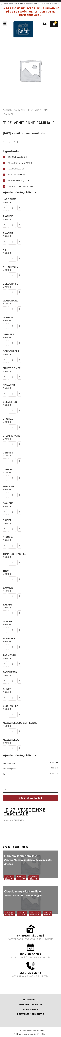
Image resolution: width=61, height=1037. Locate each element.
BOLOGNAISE (10, 285)
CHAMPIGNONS (11, 437)
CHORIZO (8, 420)
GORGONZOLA (11, 353)
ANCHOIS (8, 217)
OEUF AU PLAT (11, 707)
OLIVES (7, 690)
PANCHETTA (10, 673)
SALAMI (7, 606)
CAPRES (8, 471)
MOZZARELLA (11, 741)
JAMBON (8, 319)
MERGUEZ (8, 488)
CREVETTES (10, 403)
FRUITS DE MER (12, 369)
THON (7, 572)
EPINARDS (9, 386)
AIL (7, 251)
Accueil (7, 110)
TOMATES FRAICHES (14, 555)
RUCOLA (8, 538)
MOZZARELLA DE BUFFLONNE (20, 724)
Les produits (30, 1000)
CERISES (8, 454)
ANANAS (8, 234)
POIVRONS (9, 640)
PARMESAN (9, 657)
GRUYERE (8, 336)
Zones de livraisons (30, 1005)
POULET (7, 623)
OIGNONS (8, 505)
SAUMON (8, 589)
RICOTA (7, 521)
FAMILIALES (19, 110)
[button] (5, 23)
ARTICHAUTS (10, 268)
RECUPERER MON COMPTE (30, 1014)
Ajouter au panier (30, 797)
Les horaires (30, 1009)
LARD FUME (9, 201)
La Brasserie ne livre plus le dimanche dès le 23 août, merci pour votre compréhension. (30, 11)
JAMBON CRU (10, 302)
